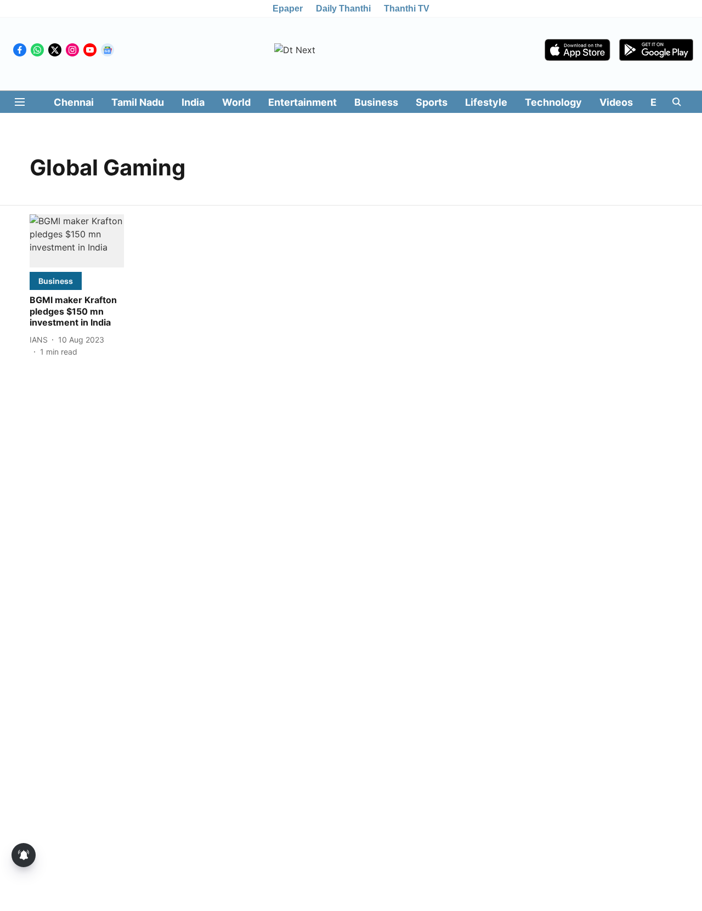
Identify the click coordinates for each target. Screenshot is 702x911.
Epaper (288, 8)
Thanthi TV (406, 8)
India (193, 102)
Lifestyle (486, 102)
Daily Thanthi (343, 8)
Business (376, 102)
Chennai (74, 102)
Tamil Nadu (137, 102)
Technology (553, 102)
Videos (616, 102)
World (236, 102)
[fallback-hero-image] (77, 240)
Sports (432, 102)
